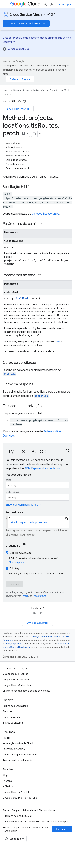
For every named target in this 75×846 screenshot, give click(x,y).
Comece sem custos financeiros (26, 23)
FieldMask (22, 298)
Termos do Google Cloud (18, 816)
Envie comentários (18, 108)
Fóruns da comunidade (15, 706)
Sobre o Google (11, 810)
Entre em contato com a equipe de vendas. (26, 690)
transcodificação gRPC (45, 213)
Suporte (7, 711)
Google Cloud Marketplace (17, 685)
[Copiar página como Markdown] (34, 134)
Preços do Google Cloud (16, 679)
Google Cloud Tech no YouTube (20, 797)
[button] (37, 49)
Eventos (7, 781)
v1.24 (51, 14)
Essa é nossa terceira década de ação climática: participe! (36, 821)
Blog (5, 775)
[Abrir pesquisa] (45, 4)
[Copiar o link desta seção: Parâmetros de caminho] (45, 224)
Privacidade (29, 810)
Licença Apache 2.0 (14, 643)
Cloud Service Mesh (26, 14)
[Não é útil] (24, 101)
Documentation (21, 90)
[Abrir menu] (5, 4)
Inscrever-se (64, 829)
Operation (41, 395)
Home (6, 90)
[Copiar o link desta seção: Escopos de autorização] (45, 406)
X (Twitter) (9, 786)
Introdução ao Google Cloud (18, 743)
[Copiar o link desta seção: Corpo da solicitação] (39, 363)
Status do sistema (13, 722)
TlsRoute (9, 374)
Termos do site (47, 810)
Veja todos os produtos (15, 674)
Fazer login (64, 4)
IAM (58, 341)
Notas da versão (12, 717)
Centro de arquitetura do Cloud (20, 754)
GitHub (6, 737)
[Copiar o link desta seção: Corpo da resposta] (36, 384)
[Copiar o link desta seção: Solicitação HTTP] (32, 187)
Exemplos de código (14, 749)
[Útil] (19, 101)
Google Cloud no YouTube (17, 792)
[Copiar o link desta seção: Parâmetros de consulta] (45, 275)
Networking (39, 90)
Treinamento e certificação (17, 760)
